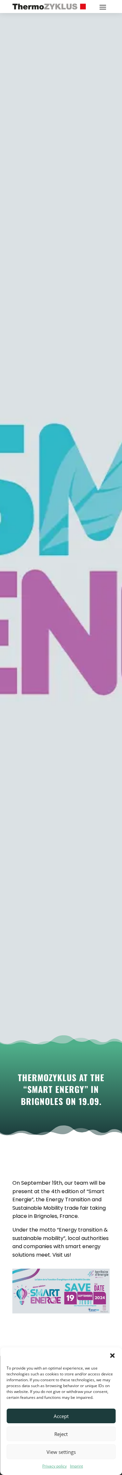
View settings (61, 1452)
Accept (61, 1416)
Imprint (76, 1466)
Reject (61, 1434)
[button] (112, 1355)
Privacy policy (54, 1466)
